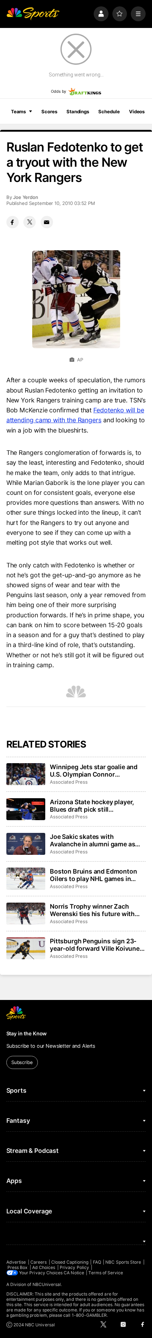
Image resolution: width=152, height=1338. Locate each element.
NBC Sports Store (123, 1262)
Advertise (16, 1262)
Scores (49, 111)
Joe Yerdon (25, 197)
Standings (77, 111)
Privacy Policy (74, 1267)
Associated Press (69, 782)
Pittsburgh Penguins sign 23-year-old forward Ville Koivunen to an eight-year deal (97, 944)
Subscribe (22, 1062)
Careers (38, 1262)
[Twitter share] (29, 222)
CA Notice (74, 1272)
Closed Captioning (69, 1262)
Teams (18, 111)
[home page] (32, 13)
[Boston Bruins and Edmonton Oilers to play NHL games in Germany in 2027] (25, 879)
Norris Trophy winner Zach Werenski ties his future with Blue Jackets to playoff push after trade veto (92, 910)
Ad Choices (43, 1267)
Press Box (17, 1267)
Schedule (108, 111)
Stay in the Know (26, 1033)
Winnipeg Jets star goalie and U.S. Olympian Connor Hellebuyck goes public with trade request (94, 770)
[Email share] (47, 222)
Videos (137, 111)
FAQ (97, 1262)
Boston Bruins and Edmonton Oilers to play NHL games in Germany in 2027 (93, 875)
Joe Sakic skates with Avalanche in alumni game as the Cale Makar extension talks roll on (95, 840)
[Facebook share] (12, 222)
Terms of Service (105, 1272)
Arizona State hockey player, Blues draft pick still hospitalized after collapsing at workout (95, 805)
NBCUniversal (47, 1284)
